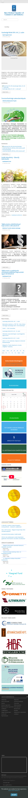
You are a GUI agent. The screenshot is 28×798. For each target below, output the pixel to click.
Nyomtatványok (4, 715)
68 (23, 350)
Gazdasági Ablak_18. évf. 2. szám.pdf (11, 89)
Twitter (6, 23)
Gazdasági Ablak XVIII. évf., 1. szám (11, 321)
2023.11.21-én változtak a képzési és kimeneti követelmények (13, 341)
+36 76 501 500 (6, 782)
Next (19, 353)
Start (3, 350)
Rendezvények (17, 708)
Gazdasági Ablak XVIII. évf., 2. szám (12, 32)
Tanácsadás (16, 703)
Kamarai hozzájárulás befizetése (14, 363)
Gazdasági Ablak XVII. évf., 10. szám (11, 331)
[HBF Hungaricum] (14, 647)
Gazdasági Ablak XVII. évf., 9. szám (10, 338)
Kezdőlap (16, 710)
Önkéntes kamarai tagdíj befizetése (14, 365)
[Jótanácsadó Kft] (14, 633)
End (23, 353)
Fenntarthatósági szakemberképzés (13, 98)
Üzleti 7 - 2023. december (8, 328)
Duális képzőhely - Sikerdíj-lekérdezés (10, 158)
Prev (8, 350)
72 (12, 353)
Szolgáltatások (4, 710)
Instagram (8, 23)
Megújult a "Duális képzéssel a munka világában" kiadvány (12, 345)
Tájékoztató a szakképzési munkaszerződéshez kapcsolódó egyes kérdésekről (12, 272)
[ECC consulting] (14, 623)
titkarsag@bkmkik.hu (7, 785)
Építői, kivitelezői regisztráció (7, 706)
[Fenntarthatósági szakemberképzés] (14, 114)
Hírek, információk (5, 701)
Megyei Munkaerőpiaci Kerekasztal (6, 713)
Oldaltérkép (3, 699)
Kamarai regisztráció (5, 705)
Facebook (3, 23)
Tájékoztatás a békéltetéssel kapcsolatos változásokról (11, 225)
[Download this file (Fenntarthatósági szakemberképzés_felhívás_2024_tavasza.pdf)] (14, 147)
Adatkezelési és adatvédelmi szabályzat (20, 713)
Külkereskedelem (17, 705)
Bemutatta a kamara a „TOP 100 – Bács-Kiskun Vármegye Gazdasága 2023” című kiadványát (13, 324)
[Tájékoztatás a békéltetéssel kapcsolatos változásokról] (14, 241)
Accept (14, 795)
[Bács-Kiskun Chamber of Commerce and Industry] (14, 6)
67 (20, 350)
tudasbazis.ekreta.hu (17, 215)
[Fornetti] (14, 594)
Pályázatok (16, 699)
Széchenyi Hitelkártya (18, 701)
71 (9, 353)
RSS (11, 23)
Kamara (3, 703)
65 (14, 350)
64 (11, 350)
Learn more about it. (14, 790)
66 (17, 350)
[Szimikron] (14, 601)
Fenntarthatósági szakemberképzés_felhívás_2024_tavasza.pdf (13, 150)
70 (6, 353)
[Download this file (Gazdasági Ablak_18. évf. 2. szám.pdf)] (14, 86)
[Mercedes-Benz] (14, 611)
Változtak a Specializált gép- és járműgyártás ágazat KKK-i (13, 334)
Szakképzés (3, 708)
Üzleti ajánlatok (17, 706)
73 (15, 353)
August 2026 (14, 394)
